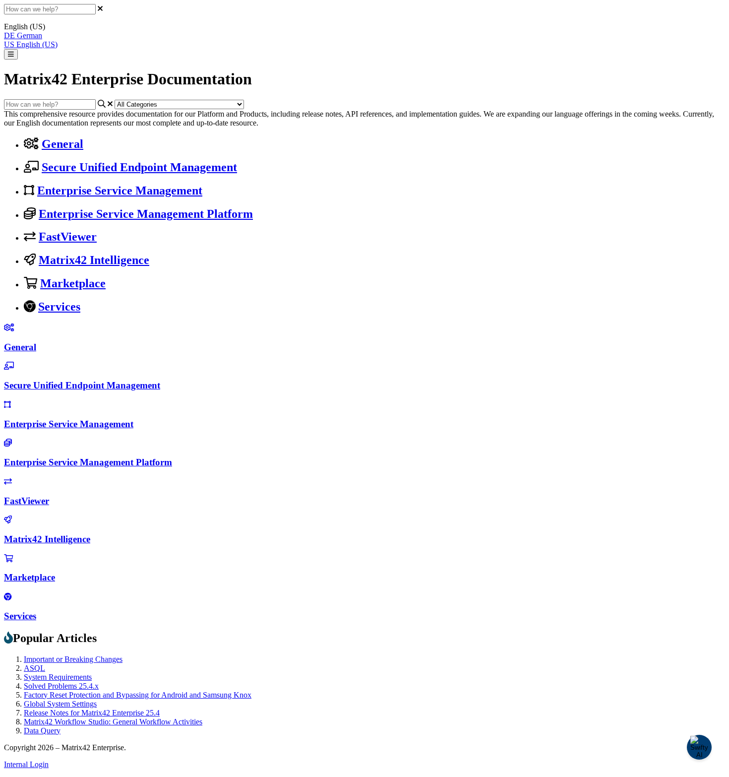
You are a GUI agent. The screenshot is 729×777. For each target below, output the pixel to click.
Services (59, 306)
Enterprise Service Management (119, 190)
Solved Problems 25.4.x (61, 686)
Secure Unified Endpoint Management (139, 167)
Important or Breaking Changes (73, 659)
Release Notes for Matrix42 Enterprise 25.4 (92, 713)
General (62, 143)
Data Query (42, 730)
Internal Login (26, 764)
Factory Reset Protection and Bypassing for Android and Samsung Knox (137, 695)
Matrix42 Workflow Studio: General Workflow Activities (113, 721)
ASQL (34, 668)
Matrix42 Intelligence (94, 260)
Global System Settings (60, 704)
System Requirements (58, 677)
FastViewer (68, 236)
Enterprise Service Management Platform (146, 213)
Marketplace (73, 283)
